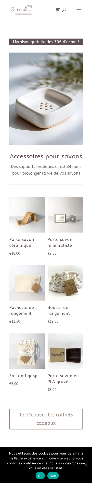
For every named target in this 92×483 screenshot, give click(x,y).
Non (53, 476)
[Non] (85, 465)
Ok (40, 476)
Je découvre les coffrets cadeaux (46, 419)
